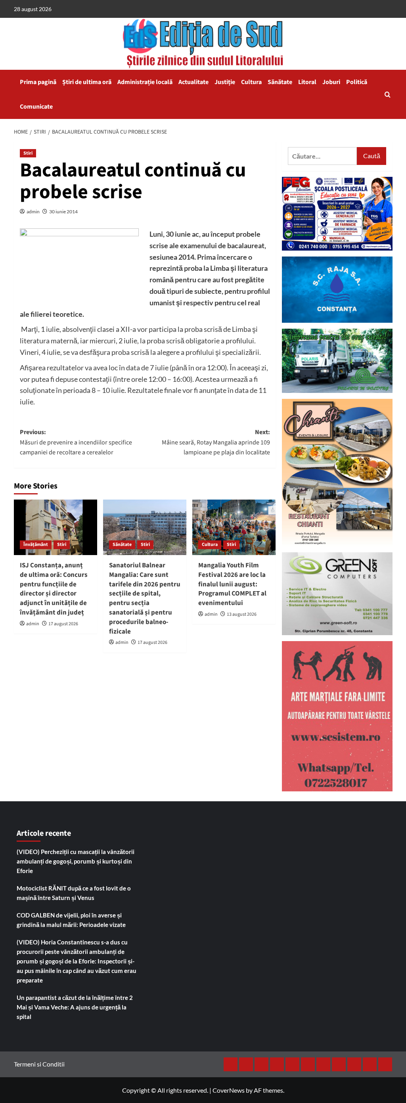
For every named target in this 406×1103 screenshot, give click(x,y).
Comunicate (36, 106)
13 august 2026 (242, 614)
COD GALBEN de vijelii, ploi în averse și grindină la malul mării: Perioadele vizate (71, 920)
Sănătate (280, 82)
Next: (216, 442)
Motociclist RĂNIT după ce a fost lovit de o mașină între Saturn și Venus (74, 893)
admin (33, 211)
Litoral (307, 82)
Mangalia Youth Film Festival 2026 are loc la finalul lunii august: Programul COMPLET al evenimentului (232, 584)
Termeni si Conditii (39, 1064)
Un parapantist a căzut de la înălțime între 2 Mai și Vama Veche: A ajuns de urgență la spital (75, 1007)
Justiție (224, 82)
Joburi (331, 82)
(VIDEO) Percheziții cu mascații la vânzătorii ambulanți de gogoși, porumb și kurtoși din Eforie (75, 861)
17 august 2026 (63, 623)
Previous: (76, 442)
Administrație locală (144, 82)
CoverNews (229, 1090)
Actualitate (193, 82)
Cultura (251, 82)
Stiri (28, 153)
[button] (388, 94)
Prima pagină (38, 82)
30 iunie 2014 (63, 211)
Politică (356, 82)
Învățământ (35, 544)
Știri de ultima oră (86, 82)
